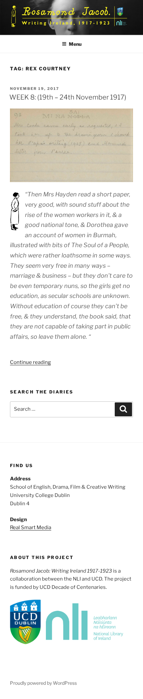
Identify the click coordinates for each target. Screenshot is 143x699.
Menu (75, 44)
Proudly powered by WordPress (43, 683)
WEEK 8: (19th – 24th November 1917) (67, 97)
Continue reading (30, 362)
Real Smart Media (30, 527)
